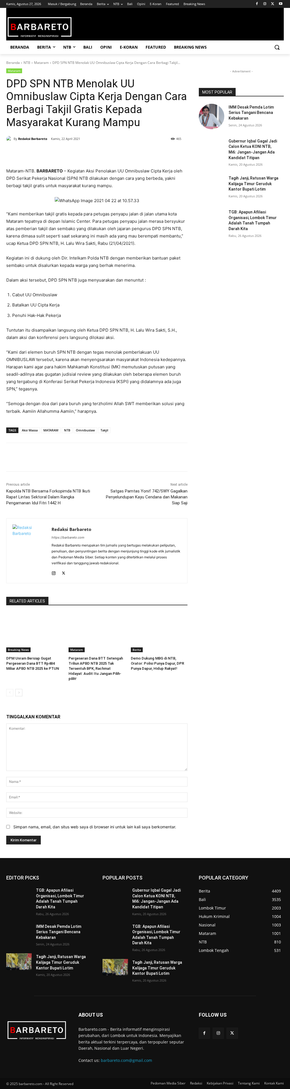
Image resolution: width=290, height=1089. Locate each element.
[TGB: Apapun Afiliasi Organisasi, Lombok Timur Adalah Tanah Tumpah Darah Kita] (211, 221)
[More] (114, 153)
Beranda (13, 62)
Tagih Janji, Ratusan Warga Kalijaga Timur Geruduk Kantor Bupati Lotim (253, 183)
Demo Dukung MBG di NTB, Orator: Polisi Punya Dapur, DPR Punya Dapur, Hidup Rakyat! (157, 663)
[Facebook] (257, 4)
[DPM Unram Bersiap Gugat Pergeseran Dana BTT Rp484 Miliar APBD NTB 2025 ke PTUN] (34, 632)
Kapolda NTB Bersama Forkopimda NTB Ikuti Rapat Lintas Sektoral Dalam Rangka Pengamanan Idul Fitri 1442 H (48, 497)
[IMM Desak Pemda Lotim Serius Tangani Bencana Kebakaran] (211, 116)
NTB (27, 62)
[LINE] (100, 153)
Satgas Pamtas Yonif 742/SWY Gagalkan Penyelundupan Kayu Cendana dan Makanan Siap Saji (146, 497)
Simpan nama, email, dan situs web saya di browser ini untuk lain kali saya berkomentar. (94, 826)
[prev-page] (9, 692)
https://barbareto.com (68, 537)
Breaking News (18, 650)
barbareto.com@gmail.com (126, 1060)
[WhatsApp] (74, 153)
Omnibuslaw (85, 430)
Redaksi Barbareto (32, 139)
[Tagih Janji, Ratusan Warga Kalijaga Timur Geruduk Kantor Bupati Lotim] (211, 187)
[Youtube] (280, 4)
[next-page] (18, 692)
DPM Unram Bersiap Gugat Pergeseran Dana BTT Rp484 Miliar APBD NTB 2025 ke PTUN (32, 663)
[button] (277, 47)
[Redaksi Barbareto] (10, 139)
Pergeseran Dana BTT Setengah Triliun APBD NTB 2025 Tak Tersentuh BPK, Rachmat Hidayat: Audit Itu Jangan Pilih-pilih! (96, 668)
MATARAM (50, 430)
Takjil (104, 430)
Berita (137, 650)
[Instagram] (265, 4)
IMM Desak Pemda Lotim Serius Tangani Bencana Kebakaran (251, 112)
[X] (272, 4)
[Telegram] (87, 153)
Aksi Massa (30, 430)
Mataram (41, 62)
